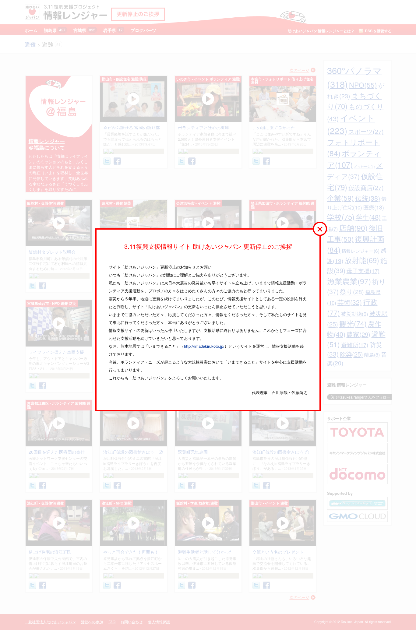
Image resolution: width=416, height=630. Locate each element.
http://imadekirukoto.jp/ (204, 346)
